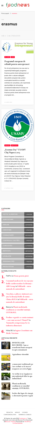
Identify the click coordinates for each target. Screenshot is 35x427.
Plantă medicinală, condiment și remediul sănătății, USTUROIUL (18, 310)
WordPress (27, 422)
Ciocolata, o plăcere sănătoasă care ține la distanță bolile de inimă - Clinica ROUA (19, 296)
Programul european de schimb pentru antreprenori (16, 63)
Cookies (25, 412)
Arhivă (17, 412)
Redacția (9, 412)
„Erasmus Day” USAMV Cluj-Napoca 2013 (15, 151)
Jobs (12, 57)
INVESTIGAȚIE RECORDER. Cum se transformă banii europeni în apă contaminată (22, 346)
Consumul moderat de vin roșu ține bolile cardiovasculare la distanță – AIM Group (19, 283)
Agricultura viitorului (20, 354)
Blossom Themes (10, 422)
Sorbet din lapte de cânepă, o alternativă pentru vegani (22, 394)
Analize (7, 145)
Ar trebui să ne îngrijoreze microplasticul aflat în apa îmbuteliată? (22, 376)
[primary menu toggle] (2, 5)
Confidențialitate (17, 423)
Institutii (14, 145)
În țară (7, 57)
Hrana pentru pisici (21, 276)
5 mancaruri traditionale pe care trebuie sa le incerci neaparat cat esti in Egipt (22, 366)
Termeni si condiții (24, 414)
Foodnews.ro (23, 418)
